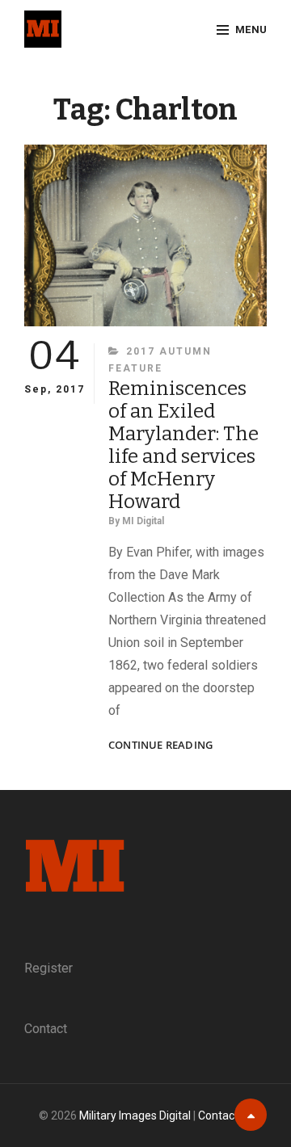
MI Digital (143, 521)
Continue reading (160, 745)
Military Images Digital (135, 1115)
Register (48, 968)
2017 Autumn (169, 351)
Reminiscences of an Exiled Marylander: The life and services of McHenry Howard (183, 445)
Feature (135, 368)
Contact (45, 1028)
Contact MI (225, 1115)
